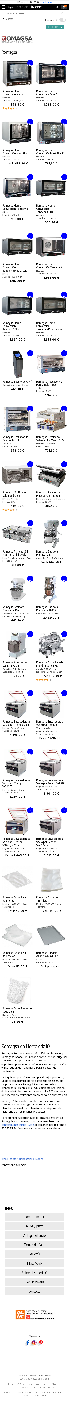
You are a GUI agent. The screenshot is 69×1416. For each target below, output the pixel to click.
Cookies (44, 1392)
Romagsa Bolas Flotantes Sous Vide (17, 1010)
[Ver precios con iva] (62, 20)
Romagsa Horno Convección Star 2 (12, 92)
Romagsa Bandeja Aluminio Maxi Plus (47, 954)
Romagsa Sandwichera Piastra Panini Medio (49, 494)
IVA (51, 20)
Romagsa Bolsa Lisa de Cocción (14, 954)
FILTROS (55, 27)
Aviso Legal (10, 1392)
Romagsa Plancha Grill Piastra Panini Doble (15, 553)
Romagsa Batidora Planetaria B (47, 553)
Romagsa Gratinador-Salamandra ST (15, 494)
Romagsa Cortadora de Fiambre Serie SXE (49, 664)
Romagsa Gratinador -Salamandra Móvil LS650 (50, 438)
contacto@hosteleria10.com (18, 1125)
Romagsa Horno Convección (50, 151)
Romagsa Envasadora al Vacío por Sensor (50, 781)
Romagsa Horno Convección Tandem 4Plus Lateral (49, 326)
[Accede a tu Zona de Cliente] (57, 7)
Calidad (34, 1392)
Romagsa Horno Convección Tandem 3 (15, 207)
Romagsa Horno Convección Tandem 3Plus (45, 208)
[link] (17, 84)
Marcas (9, 18)
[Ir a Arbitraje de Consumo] (35, 1320)
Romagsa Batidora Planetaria (13, 608)
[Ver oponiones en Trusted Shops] (52, 2)
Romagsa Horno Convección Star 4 (47, 92)
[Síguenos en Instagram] (34, 1345)
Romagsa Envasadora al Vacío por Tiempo (16, 723)
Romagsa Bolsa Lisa (14, 899)
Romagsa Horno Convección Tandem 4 (49, 265)
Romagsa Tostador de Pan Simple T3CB (49, 383)
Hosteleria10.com (26, 1375)
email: (4, 1159)
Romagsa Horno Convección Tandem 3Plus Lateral (15, 267)
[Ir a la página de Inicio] (25, 7)
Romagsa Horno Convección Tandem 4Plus (11, 326)
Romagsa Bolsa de (47, 899)
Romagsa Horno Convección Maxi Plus (15, 151)
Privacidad (23, 1392)
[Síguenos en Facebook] (28, 1345)
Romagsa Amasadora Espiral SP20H (14, 664)
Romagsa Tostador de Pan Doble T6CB (15, 438)
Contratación (40, 1395)
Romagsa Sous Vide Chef (17, 381)
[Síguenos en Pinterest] (40, 1345)
